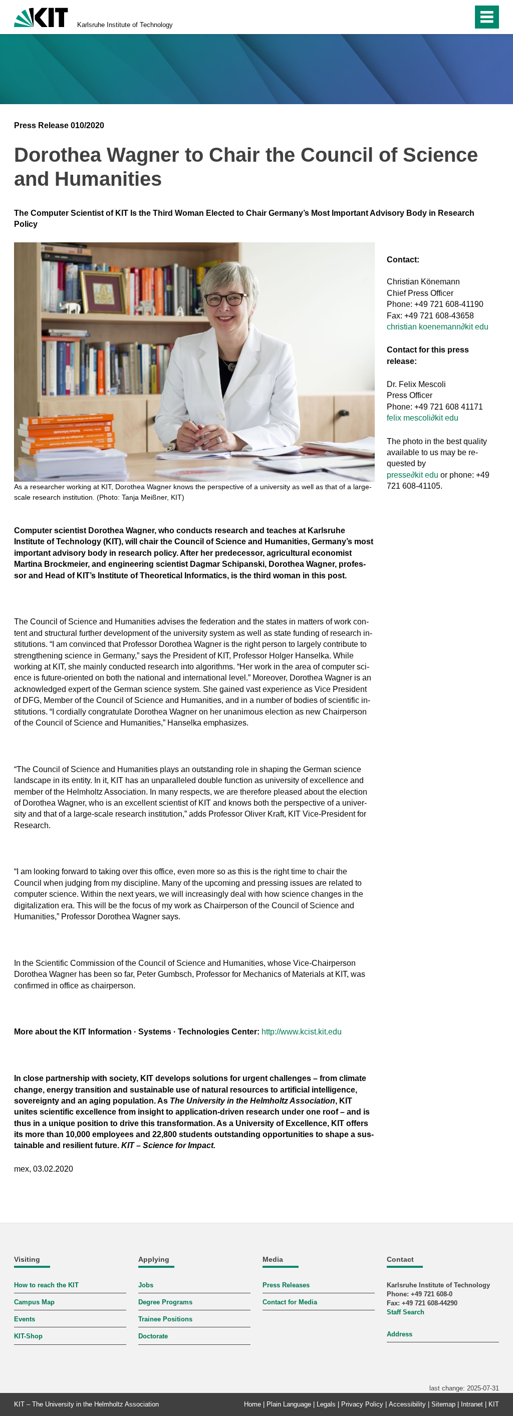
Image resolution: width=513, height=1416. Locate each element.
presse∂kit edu (412, 475)
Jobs (145, 1285)
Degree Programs (165, 1302)
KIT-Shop (28, 1336)
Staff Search (405, 1312)
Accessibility (407, 1404)
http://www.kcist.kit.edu (302, 1031)
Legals (326, 1404)
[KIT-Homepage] (41, 16)
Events (24, 1319)
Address (399, 1334)
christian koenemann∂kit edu (437, 326)
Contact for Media (290, 1302)
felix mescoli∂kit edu (422, 418)
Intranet (472, 1404)
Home (252, 1404)
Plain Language (289, 1404)
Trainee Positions (165, 1319)
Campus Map (34, 1302)
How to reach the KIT (46, 1285)
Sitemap (443, 1404)
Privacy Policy (362, 1404)
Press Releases (286, 1285)
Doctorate (153, 1336)
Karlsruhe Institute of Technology (125, 25)
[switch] (443, 17)
